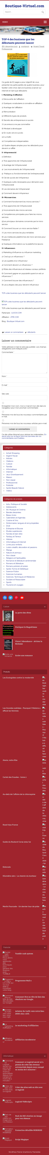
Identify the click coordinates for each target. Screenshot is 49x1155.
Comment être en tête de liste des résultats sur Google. (30, 998)
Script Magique (22, 1139)
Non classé (10, 480)
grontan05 (25, 46)
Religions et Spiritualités (16, 558)
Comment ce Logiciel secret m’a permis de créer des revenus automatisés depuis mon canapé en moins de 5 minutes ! (29, 1066)
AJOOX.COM (16, 313)
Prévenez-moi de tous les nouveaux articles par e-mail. (24, 423)
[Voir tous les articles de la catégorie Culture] (45, 607)
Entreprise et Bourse (14, 529)
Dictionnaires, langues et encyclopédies (22, 523)
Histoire (9, 539)
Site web (5, 394)
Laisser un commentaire (14, 332)
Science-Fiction (12, 571)
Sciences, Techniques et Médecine (20, 577)
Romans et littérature (15, 563)
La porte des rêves (23, 612)
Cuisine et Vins (12, 520)
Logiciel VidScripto (23, 1101)
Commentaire (8, 352)
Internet (9, 472)
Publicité (9, 485)
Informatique (11, 469)
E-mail (5, 385)
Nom (4, 376)
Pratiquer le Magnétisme (26, 627)
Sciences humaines (14, 574)
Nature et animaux (14, 553)
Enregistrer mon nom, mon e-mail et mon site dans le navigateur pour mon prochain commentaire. (24, 407)
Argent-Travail (38, 46)
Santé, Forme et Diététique (17, 569)
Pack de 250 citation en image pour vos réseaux (28, 1117)
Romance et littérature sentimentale (21, 561)
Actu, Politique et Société (16, 504)
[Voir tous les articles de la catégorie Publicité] (45, 948)
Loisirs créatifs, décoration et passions (21, 547)
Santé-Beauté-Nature (15, 488)
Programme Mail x (23, 980)
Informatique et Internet (16, 542)
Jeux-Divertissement (14, 475)
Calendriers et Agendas (15, 518)
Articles (9, 458)
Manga (9, 550)
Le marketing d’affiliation (27, 1025)
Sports (8, 582)
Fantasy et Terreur (13, 537)
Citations (9, 461)
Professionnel (7, 49)
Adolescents (11, 507)
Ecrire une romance (24, 655)
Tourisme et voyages (14, 585)
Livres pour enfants (14, 545)
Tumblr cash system (24, 953)
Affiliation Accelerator (25, 1039)
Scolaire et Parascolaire (15, 580)
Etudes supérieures (14, 531)
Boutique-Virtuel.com (24, 5)
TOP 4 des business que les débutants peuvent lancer (24, 293)
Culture (9, 464)
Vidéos (9, 491)
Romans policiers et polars (17, 566)
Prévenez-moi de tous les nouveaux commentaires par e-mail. (24, 415)
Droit (8, 526)
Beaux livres (11, 515)
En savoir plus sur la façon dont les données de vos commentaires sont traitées (24, 436)
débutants (31, 332)
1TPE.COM (14, 317)
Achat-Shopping (13, 453)
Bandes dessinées (13, 512)
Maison (9, 477)
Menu (5, 22)
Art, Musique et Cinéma (15, 510)
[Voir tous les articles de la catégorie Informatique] (45, 1056)
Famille (9, 467)
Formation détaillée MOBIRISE (28, 1130)
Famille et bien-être (14, 534)
